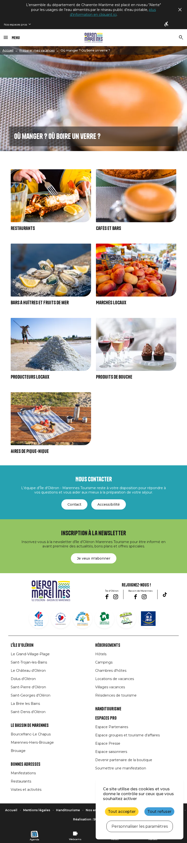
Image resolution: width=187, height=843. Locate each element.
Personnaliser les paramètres (140, 826)
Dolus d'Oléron (23, 679)
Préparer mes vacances (37, 50)
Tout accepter (122, 811)
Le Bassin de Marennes (30, 725)
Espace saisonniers (111, 751)
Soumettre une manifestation (120, 768)
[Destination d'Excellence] (60, 618)
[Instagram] (115, 596)
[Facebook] (106, 596)
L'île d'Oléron (22, 645)
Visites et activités (26, 789)
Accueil (7, 50)
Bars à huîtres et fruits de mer (40, 302)
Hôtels (100, 654)
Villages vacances (110, 687)
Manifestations (23, 773)
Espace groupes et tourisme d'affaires (127, 735)
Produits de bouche (114, 377)
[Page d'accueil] (93, 37)
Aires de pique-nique (30, 451)
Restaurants (23, 228)
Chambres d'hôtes (110, 670)
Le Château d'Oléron (28, 670)
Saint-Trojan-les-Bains (29, 662)
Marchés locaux (111, 302)
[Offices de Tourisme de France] (38, 618)
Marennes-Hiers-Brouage (32, 742)
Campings (103, 662)
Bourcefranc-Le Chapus (31, 734)
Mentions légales (36, 810)
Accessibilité (108, 504)
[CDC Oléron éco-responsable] (126, 618)
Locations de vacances (114, 679)
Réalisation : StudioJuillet (93, 819)
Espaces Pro (106, 718)
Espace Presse (107, 743)
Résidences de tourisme (116, 695)
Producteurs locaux (30, 377)
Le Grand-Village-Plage (30, 654)
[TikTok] (164, 594)
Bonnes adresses (25, 764)
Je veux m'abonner (93, 558)
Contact (74, 504)
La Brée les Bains (25, 703)
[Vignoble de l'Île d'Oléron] (104, 618)
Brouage (18, 750)
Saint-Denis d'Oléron (28, 712)
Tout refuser (159, 811)
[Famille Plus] (82, 618)
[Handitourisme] (166, 24)
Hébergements (107, 645)
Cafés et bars (108, 228)
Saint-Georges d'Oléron (30, 695)
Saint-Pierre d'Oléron (28, 687)
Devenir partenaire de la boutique (123, 760)
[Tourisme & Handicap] (148, 618)
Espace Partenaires (111, 727)
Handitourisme (108, 709)
